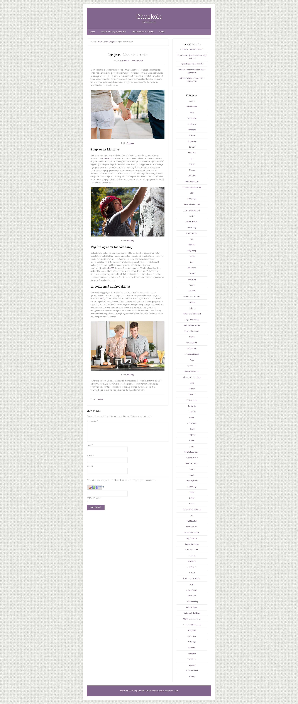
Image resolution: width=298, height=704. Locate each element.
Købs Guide (191, 348)
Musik (192, 475)
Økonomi (192, 561)
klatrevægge (107, 158)
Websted (90, 466)
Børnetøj (191, 648)
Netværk (191, 147)
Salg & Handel (191, 538)
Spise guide (191, 366)
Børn (192, 112)
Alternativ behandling (191, 377)
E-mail (90, 456)
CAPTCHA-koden (94, 498)
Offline (192, 498)
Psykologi (192, 279)
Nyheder (191, 245)
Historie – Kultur (191, 550)
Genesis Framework (157, 691)
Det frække (192, 118)
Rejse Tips (192, 596)
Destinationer (191, 590)
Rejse (192, 360)
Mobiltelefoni (191, 521)
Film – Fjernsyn (192, 463)
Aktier (192, 216)
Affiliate (192, 176)
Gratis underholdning (191, 613)
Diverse (192, 170)
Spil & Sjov (192, 636)
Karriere (192, 302)
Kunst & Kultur (192, 458)
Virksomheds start (192, 331)
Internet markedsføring (191, 187)
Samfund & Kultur (192, 544)
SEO (191, 193)
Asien (192, 584)
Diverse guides (192, 343)
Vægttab (191, 412)
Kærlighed (100, 399)
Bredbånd (192, 653)
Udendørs (192, 130)
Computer (192, 141)
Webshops (192, 642)
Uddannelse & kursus (192, 325)
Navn (90, 445)
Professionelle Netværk (192, 314)
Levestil (192, 274)
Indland (192, 556)
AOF (101, 298)
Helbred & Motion (192, 371)
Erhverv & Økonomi (192, 210)
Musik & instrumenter (192, 619)
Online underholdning (192, 625)
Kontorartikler (192, 233)
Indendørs (192, 124)
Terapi (191, 285)
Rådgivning (191, 251)
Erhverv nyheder (191, 222)
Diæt (192, 383)
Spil (191, 158)
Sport (192, 446)
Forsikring (192, 227)
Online (192, 504)
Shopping (192, 630)
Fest (192, 262)
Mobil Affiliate (192, 527)
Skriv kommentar (137, 60)
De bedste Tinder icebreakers (191, 49)
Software (191, 153)
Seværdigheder (192, 481)
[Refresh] (103, 486)
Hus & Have (191, 423)
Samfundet (192, 567)
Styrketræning (192, 400)
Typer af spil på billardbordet (191, 64)
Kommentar (92, 421)
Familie (192, 256)
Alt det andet (192, 107)
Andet (192, 101)
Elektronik (192, 659)
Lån (191, 239)
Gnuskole (149, 16)
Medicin (192, 394)
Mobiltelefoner (192, 671)
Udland (192, 573)
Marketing (192, 486)
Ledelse (192, 308)
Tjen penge (191, 199)
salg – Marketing (192, 320)
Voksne (192, 135)
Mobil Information (191, 532)
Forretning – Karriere (191, 297)
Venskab (191, 291)
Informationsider (192, 181)
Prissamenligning (192, 354)
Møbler (192, 440)
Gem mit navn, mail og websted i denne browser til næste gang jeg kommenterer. (121, 480)
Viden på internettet (192, 205)
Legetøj (192, 435)
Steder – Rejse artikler (192, 579)
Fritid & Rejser (192, 607)
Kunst (192, 429)
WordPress (168, 691)
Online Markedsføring (192, 510)
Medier (192, 492)
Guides (192, 337)
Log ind (175, 691)
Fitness (192, 389)
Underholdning (192, 602)
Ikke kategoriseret (192, 452)
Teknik (192, 164)
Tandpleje (192, 406)
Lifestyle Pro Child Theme (141, 691)
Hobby (192, 417)
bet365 (111, 268)
